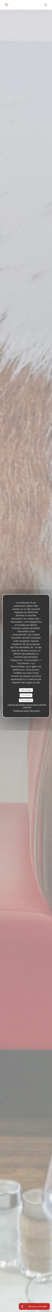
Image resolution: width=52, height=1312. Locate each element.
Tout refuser (26, 695)
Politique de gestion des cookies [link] (26, 711)
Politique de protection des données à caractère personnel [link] (27, 706)
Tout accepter (26, 690)
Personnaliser (26, 700)
